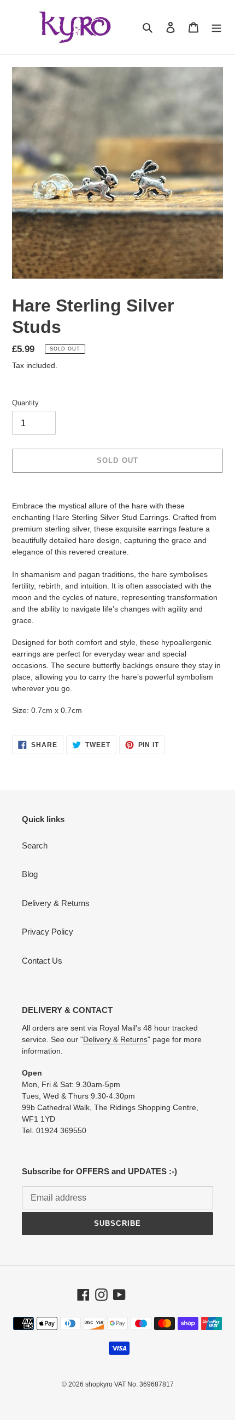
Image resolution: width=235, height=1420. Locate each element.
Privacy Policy (47, 931)
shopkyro (99, 1384)
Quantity (25, 403)
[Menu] (216, 27)
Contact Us (42, 960)
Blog (30, 874)
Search (35, 845)
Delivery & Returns (56, 903)
